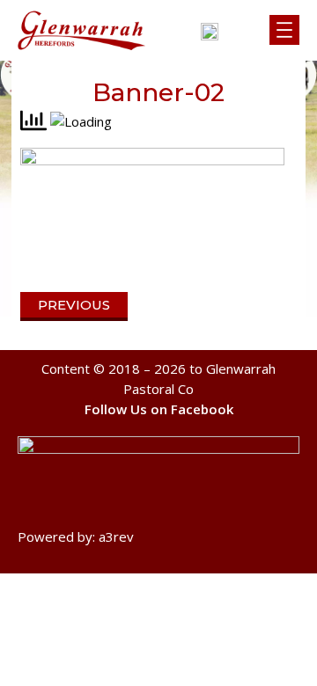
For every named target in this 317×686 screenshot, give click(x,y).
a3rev (116, 536)
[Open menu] (284, 30)
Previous (74, 304)
